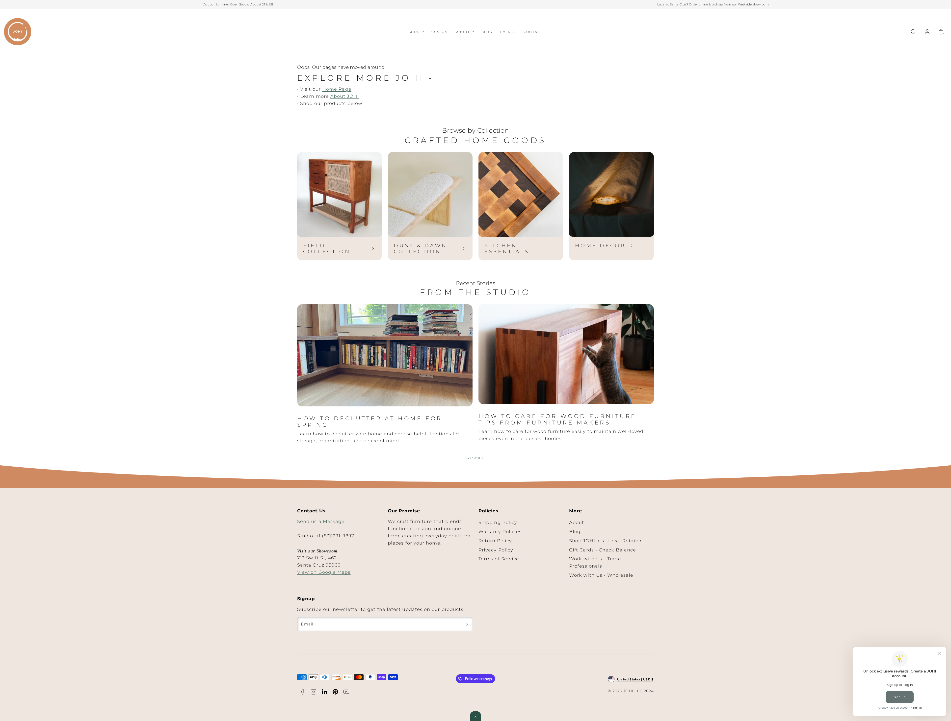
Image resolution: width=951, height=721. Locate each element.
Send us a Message (320, 521)
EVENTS (508, 32)
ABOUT (463, 32)
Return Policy (495, 541)
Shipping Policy (497, 522)
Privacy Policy (495, 550)
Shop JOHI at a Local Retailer (605, 541)
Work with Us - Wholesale (601, 575)
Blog (575, 531)
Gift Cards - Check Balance (602, 550)
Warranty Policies (500, 531)
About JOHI (344, 96)
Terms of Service (498, 559)
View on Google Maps (324, 572)
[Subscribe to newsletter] (467, 624)
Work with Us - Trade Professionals (595, 562)
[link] (927, 32)
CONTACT (533, 32)
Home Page (336, 89)
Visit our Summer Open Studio (226, 4)
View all (475, 458)
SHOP (414, 32)
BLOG (487, 32)
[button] (913, 32)
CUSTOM (439, 32)
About (576, 522)
